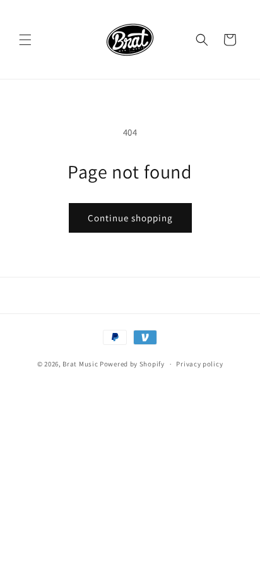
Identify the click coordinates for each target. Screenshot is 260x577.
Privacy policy (199, 363)
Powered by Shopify (132, 363)
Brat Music (80, 363)
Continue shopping (130, 218)
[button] (25, 40)
